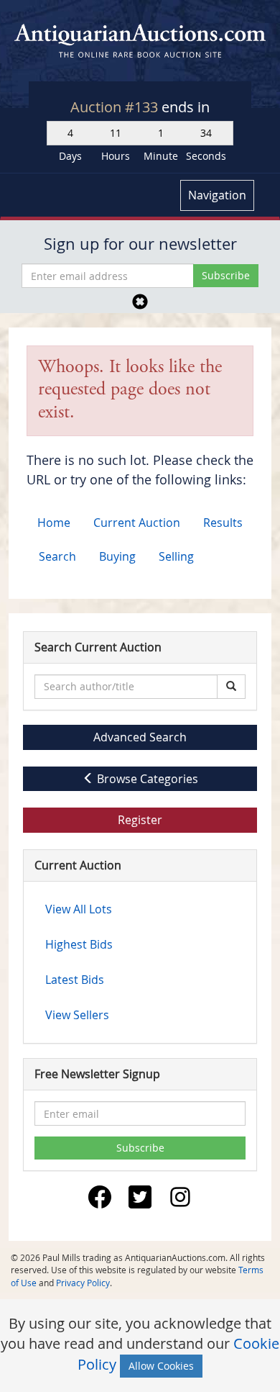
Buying (117, 556)
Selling (176, 556)
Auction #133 (116, 107)
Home (53, 522)
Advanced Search (140, 737)
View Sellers (77, 1015)
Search (57, 556)
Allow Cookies (161, 1366)
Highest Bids (79, 944)
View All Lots (78, 909)
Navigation (217, 195)
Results (223, 522)
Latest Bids (74, 979)
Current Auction (136, 522)
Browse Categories (146, 779)
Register (140, 820)
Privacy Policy (83, 1282)
